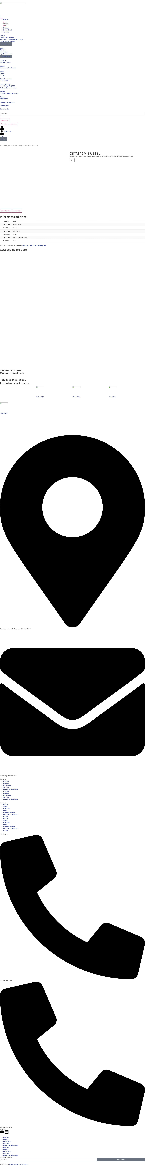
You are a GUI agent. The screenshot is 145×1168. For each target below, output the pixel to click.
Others (2, 97)
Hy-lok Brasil (7, 785)
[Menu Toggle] (1, 16)
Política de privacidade (10, 789)
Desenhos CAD (4, 109)
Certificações (4, 106)
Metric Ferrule (17, 224)
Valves (2, 48)
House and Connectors (10, 814)
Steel (14, 221)
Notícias (6, 28)
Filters (2, 71)
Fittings (2, 36)
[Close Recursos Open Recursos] (4, 26)
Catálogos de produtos (7, 102)
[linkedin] (7, 1132)
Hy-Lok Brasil (7, 30)
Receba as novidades (6, 1157)
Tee (25, 145)
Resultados (4, 120)
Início (1, 145)
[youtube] (2, 1132)
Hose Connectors (5, 84)
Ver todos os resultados (8, 124)
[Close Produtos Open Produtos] (4, 22)
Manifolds (3, 61)
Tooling (2, 92)
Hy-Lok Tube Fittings (16, 145)
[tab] (6, 211)
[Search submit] (1, 117)
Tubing (2, 66)
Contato (6, 32)
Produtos (6, 19)
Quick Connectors (6, 79)
